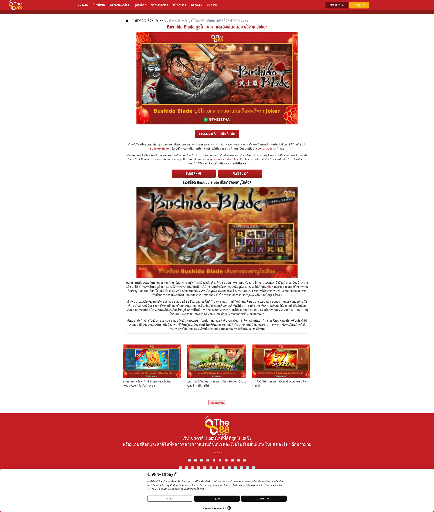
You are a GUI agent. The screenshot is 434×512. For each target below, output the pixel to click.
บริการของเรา (159, 5)
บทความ (212, 5)
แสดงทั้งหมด (217, 402)
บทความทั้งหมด (146, 20)
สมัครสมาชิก (240, 173)
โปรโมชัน (99, 5)
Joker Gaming (267, 148)
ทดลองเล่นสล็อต (119, 5)
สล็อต (270, 286)
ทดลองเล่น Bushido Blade (217, 134)
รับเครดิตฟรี (193, 173)
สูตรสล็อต (140, 5)
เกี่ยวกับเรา (179, 5)
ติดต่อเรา (196, 5)
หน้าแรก (83, 5)
